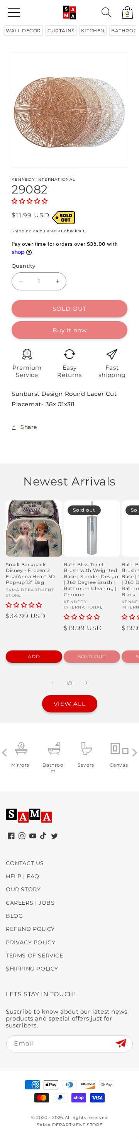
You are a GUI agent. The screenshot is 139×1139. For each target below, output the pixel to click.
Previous (6, 753)
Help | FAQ (22, 876)
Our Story (23, 889)
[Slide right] (86, 682)
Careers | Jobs (30, 903)
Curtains (61, 30)
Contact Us (25, 863)
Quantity (23, 266)
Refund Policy (30, 929)
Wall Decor (23, 30)
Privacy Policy (30, 942)
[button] (106, 12)
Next (133, 753)
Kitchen (93, 30)
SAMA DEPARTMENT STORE (70, 1124)
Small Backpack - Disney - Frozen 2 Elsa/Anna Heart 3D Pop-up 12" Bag (30, 573)
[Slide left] (52, 682)
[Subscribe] (120, 1043)
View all (70, 703)
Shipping (22, 230)
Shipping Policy (32, 969)
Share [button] (28, 427)
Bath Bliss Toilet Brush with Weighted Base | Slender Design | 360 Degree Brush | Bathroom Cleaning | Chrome (91, 579)
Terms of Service (34, 955)
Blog (14, 916)
